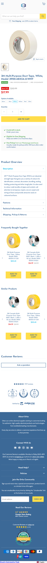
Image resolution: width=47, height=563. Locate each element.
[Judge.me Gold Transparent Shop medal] (34, 393)
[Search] (43, 16)
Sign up (38, 499)
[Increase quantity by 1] (21, 112)
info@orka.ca (19, 457)
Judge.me (31, 525)
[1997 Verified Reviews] (23, 546)
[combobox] (20, 16)
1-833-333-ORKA (38, 457)
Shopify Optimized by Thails (9, 562)
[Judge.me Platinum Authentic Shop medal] (23, 393)
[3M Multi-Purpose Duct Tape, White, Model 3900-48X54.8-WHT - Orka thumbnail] (5, 67)
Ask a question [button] (23, 365)
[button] (23, 169)
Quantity (4, 107)
